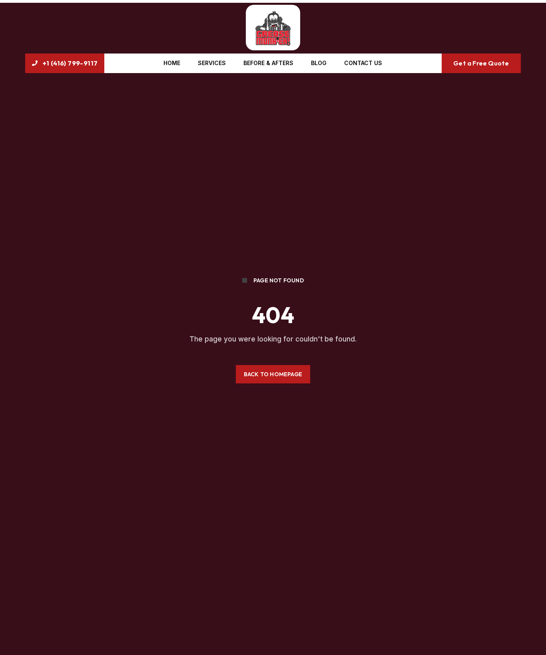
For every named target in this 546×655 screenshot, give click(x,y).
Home (171, 63)
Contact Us (363, 63)
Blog (319, 63)
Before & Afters (268, 63)
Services (212, 63)
